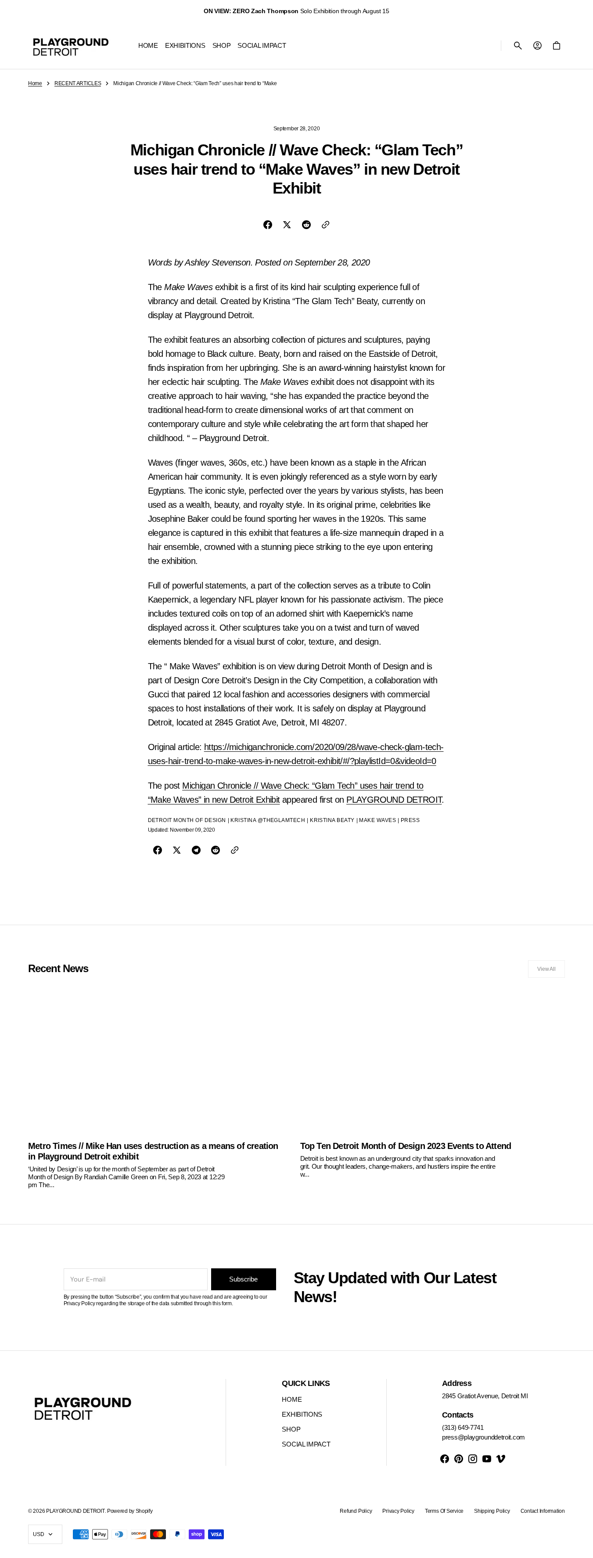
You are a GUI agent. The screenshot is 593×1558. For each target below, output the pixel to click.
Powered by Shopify (130, 1511)
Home (35, 83)
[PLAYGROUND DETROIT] (71, 45)
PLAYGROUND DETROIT (394, 799)
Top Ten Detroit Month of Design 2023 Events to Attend (405, 1146)
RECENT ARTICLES (77, 83)
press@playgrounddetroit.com (483, 1437)
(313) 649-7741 (463, 1427)
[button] (518, 45)
